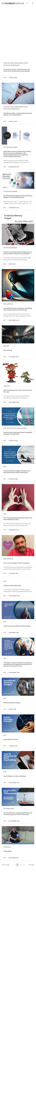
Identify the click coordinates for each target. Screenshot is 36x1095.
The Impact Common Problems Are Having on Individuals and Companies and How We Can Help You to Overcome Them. (17, 664)
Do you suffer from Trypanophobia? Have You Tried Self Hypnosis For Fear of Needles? (17, 813)
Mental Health (10, 808)
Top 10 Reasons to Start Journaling (14, 776)
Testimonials (7, 847)
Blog (4, 304)
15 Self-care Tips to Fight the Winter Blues (16, 626)
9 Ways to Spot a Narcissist (12, 585)
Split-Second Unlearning (10, 147)
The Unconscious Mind (20, 428)
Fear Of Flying (7, 350)
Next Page (31, 865)
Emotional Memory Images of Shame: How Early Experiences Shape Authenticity (16, 471)
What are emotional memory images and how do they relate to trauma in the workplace (17, 252)
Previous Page (5, 865)
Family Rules (10, 304)
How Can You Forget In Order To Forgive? (16, 563)
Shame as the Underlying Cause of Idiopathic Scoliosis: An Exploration (17, 433)
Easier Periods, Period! (10, 739)
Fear (8, 346)
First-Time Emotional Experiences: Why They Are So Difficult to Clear (17, 518)
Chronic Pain (10, 428)
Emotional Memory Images (11, 702)
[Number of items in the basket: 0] (32, 3)
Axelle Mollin (7, 851)
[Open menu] (27, 3)
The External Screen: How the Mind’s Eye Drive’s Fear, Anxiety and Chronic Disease (16, 70)
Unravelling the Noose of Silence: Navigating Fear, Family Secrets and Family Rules (17, 309)
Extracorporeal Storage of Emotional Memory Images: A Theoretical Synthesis (17, 196)
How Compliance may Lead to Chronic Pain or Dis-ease (17, 391)
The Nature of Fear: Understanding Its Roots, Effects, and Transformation (17, 114)
